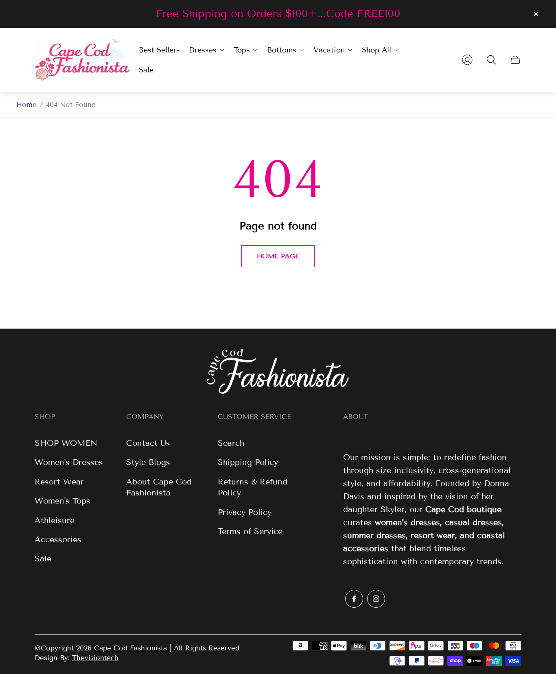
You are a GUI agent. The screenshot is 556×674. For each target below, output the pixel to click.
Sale (43, 558)
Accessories (58, 539)
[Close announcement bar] (536, 14)
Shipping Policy (248, 462)
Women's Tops (62, 501)
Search (231, 443)
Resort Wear (59, 481)
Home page (278, 256)
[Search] (491, 60)
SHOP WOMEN (66, 443)
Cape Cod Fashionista (130, 648)
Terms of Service (250, 531)
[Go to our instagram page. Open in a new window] (376, 599)
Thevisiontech (95, 658)
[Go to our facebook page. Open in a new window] (354, 599)
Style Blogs (148, 462)
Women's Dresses (69, 462)
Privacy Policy (244, 512)
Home (26, 104)
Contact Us (148, 443)
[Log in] (467, 60)
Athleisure (54, 520)
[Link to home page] (278, 372)
